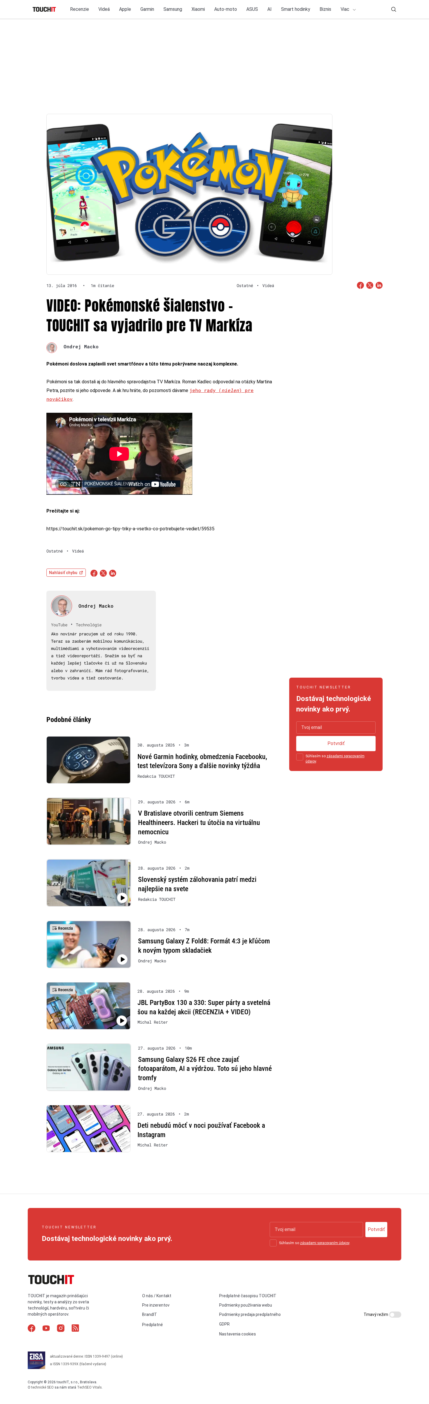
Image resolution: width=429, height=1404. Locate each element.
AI (269, 9)
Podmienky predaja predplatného (250, 1314)
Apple (125, 9)
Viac (345, 9)
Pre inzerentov (156, 1305)
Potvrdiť (336, 743)
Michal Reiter (152, 1022)
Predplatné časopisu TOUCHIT (247, 1295)
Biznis (325, 9)
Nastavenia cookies (237, 1334)
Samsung (172, 9)
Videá (104, 9)
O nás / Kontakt (156, 1295)
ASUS (252, 9)
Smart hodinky (295, 9)
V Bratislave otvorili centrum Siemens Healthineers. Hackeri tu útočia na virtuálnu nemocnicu (199, 822)
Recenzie (79, 9)
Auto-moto (225, 9)
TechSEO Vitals (89, 1387)
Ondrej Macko (81, 346)
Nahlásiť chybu (63, 572)
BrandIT (149, 1314)
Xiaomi (198, 9)
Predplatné (152, 1324)
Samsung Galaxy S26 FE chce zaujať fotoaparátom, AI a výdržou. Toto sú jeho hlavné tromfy (205, 1068)
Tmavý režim (376, 1314)
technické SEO (42, 1387)
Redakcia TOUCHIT (156, 776)
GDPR (224, 1324)
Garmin (147, 9)
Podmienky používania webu (245, 1305)
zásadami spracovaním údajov (324, 1243)
